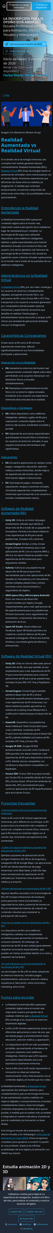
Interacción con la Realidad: (18, 362)
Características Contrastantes (23, 335)
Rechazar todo (26, 1218)
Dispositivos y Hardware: (16, 408)
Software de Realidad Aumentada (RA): (17, 510)
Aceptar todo (16, 1211)
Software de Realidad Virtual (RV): (26, 656)
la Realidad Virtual (38, 1015)
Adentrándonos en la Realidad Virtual (24, 277)
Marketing (27, 1228)
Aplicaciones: (9, 457)
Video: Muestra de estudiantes (25, 51)
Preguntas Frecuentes (18, 803)
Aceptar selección (34, 1211)
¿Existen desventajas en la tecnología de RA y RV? (26, 888)
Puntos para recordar (17, 997)
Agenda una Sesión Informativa (20, 6)
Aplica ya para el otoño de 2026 (26, 44)
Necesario (12, 1224)
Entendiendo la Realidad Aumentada (19, 210)
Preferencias (42, 1224)
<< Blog (5, 95)
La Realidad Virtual (10, 287)
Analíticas (26, 1224)
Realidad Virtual (9, 170)
